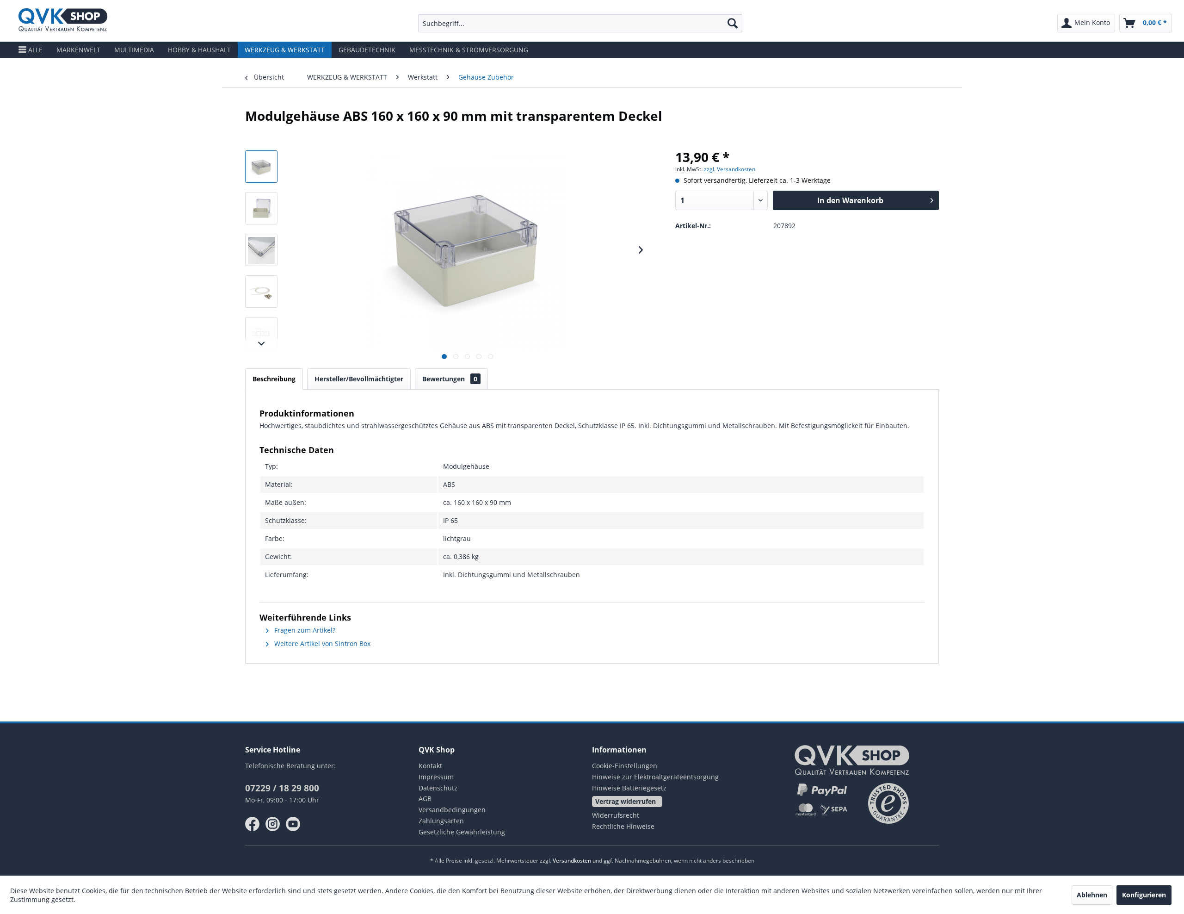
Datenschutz (438, 787)
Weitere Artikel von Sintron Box (321, 643)
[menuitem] (580, 23)
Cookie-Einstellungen (624, 765)
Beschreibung (274, 378)
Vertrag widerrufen (625, 801)
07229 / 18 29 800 (282, 788)
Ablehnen (1092, 894)
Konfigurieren (1144, 894)
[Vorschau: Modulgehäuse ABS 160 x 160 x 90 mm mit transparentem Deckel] (261, 166)
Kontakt (430, 765)
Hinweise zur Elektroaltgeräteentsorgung (655, 776)
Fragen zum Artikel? (303, 630)
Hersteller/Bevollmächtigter (358, 378)
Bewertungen (449, 378)
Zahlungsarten (441, 820)
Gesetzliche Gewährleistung (462, 831)
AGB (425, 798)
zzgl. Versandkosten (729, 169)
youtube (293, 824)
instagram (273, 824)
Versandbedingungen (452, 809)
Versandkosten (572, 860)
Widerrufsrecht (615, 815)
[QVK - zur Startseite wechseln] (63, 21)
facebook (252, 824)
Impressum (436, 776)
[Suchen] (732, 23)
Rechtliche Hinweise (623, 826)
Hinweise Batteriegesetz (629, 787)
